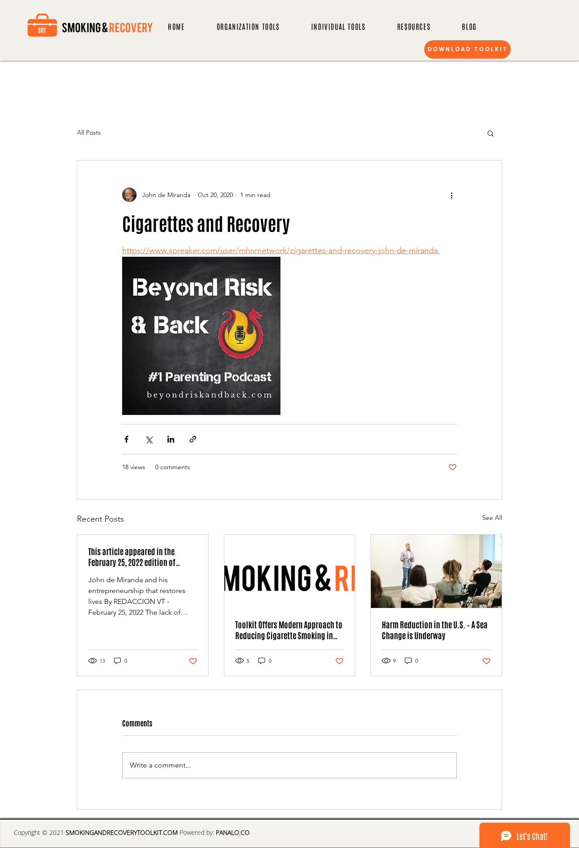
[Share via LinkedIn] (170, 439)
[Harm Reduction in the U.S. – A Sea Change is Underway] (436, 571)
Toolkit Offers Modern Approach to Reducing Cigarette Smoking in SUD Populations (288, 630)
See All (492, 518)
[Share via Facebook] (126, 439)
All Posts (89, 132)
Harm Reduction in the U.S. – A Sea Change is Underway (435, 630)
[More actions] (451, 194)
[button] (490, 133)
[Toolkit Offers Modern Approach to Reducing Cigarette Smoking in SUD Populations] (289, 571)
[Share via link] (193, 439)
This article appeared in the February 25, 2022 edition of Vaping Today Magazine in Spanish (142, 556)
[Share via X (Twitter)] (148, 439)
